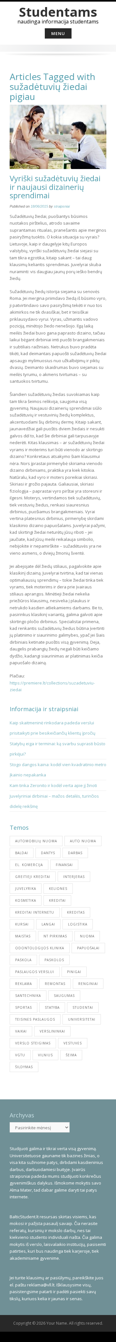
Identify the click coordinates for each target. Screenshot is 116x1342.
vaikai (21, 1031)
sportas (23, 1007)
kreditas (76, 912)
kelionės (58, 888)
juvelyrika (25, 888)
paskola (23, 960)
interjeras (74, 876)
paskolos (54, 960)
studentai (82, 1007)
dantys (48, 853)
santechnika (28, 995)
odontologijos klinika (39, 948)
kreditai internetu (34, 912)
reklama (23, 983)
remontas (55, 983)
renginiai (88, 983)
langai (48, 924)
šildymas (24, 1067)
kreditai (57, 900)
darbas (75, 853)
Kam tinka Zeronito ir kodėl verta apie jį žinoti (53, 785)
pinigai (74, 972)
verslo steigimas (33, 1043)
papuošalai (88, 948)
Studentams (58, 12)
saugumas (64, 995)
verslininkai (52, 1031)
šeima (71, 1055)
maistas (23, 936)
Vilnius (45, 1055)
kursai (22, 924)
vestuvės (72, 1043)
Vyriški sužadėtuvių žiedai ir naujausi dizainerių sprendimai (55, 187)
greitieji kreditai (32, 876)
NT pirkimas (55, 936)
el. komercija (29, 865)
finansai (64, 865)
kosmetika (25, 900)
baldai (21, 853)
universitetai (81, 1019)
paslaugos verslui (34, 972)
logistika (77, 924)
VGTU (20, 1055)
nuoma (87, 936)
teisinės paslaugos (35, 1019)
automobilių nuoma (36, 841)
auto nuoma (83, 841)
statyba (52, 1007)
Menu (58, 33)
